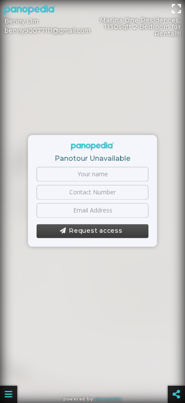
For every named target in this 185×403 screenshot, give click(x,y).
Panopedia (108, 399)
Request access (96, 230)
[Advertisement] (92, 19)
